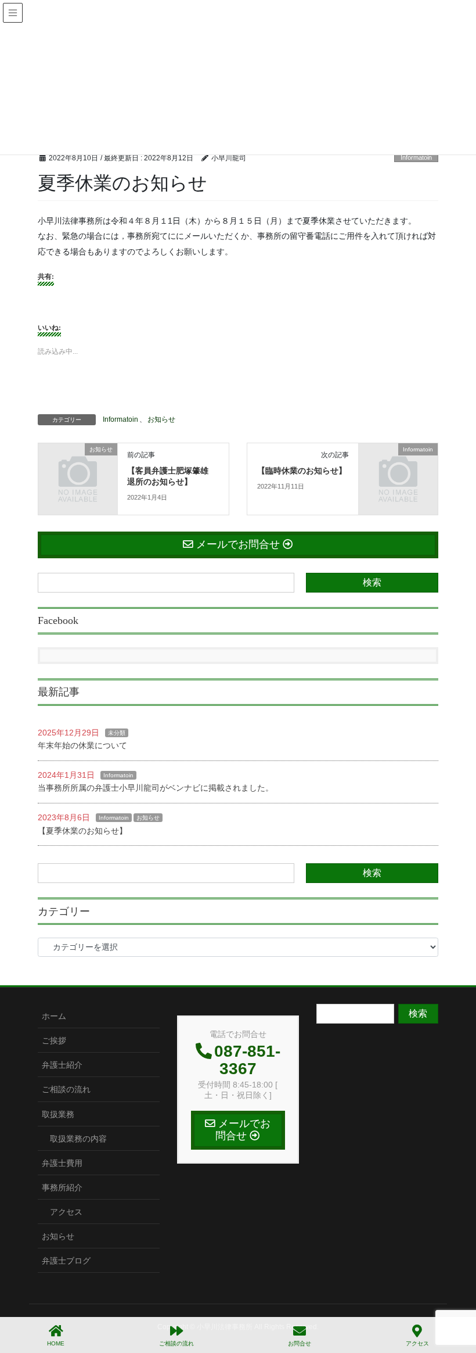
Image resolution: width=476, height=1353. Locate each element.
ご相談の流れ (66, 1089)
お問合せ (299, 1343)
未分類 (116, 733)
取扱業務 (58, 1114)
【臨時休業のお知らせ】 (302, 470)
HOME (55, 1343)
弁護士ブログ (66, 1260)
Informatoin (416, 157)
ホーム (54, 1016)
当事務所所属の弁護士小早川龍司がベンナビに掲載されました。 (155, 787)
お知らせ (161, 419)
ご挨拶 (54, 1040)
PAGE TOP (457, 1300)
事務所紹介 (62, 1187)
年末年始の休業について (82, 745)
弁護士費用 (62, 1163)
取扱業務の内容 (78, 1138)
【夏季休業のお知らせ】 (82, 830)
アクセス (66, 1211)
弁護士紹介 (62, 1065)
